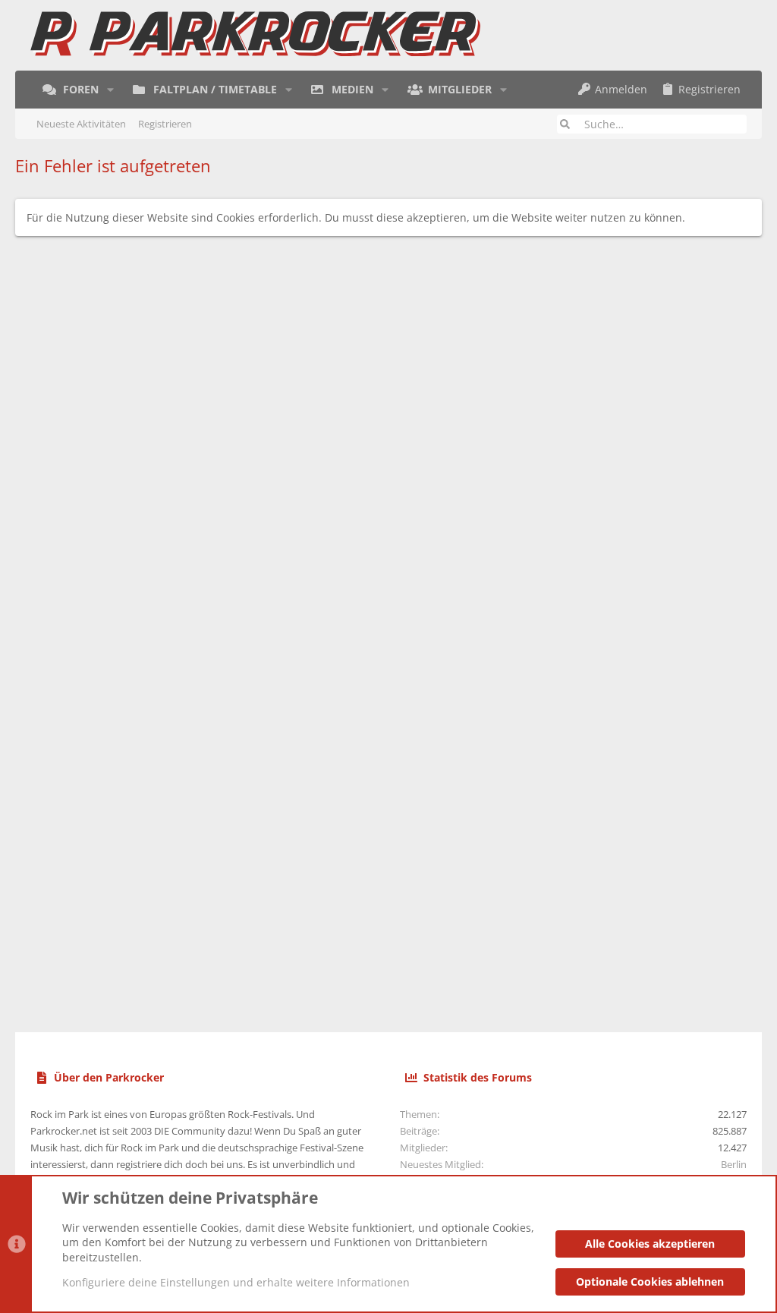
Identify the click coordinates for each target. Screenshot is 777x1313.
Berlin (734, 1164)
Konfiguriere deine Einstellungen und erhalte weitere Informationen (236, 1282)
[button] (110, 89)
